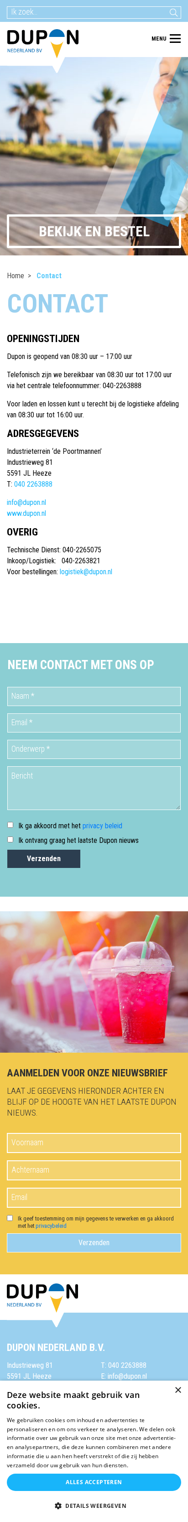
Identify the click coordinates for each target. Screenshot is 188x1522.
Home (15, 275)
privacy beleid (102, 825)
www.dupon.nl (26, 513)
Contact (49, 275)
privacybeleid (51, 1225)
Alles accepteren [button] (94, 1482)
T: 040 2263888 (123, 1365)
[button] (94, 1506)
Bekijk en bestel (94, 231)
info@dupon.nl (26, 502)
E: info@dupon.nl (124, 1376)
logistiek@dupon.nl (86, 571)
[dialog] (94, 1451)
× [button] (177, 1390)
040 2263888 (33, 484)
